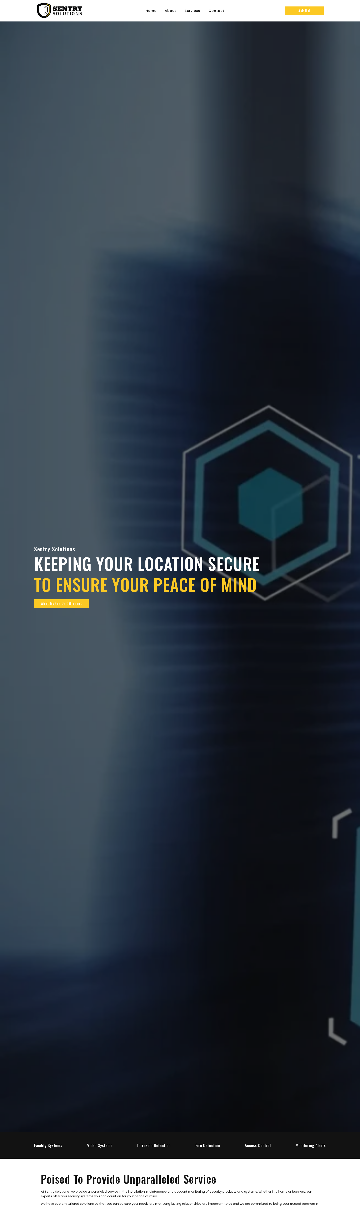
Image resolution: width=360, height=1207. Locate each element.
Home (151, 10)
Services (192, 10)
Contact (216, 10)
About (170, 10)
